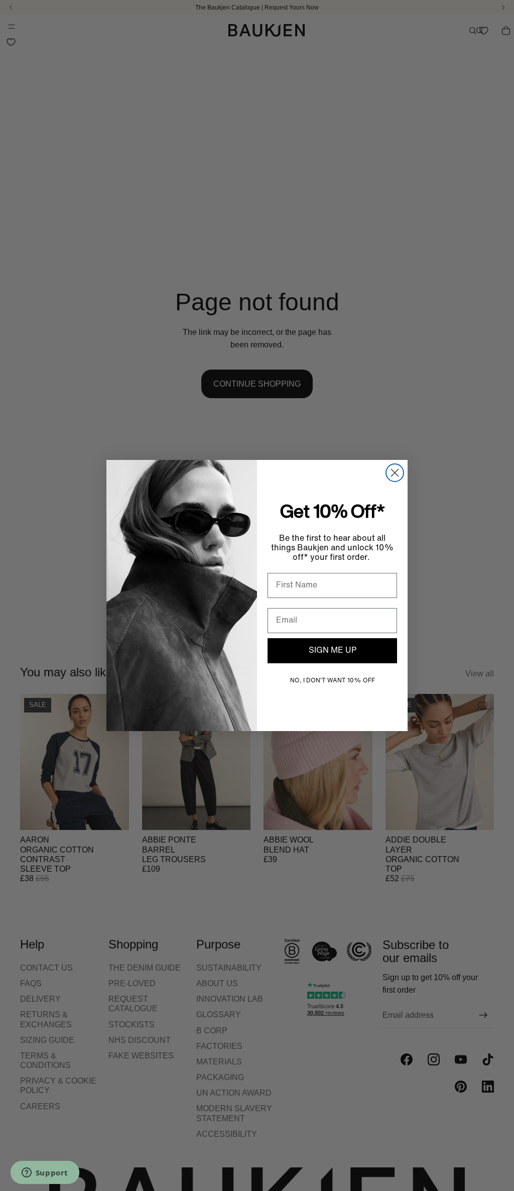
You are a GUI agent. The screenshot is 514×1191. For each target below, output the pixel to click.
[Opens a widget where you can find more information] (44, 1173)
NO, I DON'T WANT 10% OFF (332, 681)
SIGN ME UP (332, 651)
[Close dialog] (395, 473)
